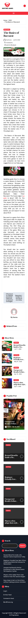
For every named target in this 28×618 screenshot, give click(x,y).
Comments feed (8, 598)
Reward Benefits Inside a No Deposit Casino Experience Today (14, 555)
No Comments (8, 42)
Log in (5, 591)
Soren (15, 317)
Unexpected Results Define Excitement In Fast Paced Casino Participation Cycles (14, 569)
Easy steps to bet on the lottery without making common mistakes (15, 581)
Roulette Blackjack (10, 45)
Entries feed (7, 595)
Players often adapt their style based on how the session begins (20, 385)
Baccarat (6, 29)
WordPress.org (8, 602)
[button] (22, 415)
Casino (16, 342)
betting (16, 355)
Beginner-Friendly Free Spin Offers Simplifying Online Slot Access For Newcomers (15, 562)
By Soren (9, 40)
